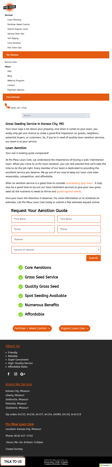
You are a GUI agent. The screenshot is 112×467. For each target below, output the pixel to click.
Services (9, 15)
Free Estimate (13, 97)
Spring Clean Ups (16, 33)
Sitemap (65, 464)
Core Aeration (14, 43)
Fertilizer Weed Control (19, 24)
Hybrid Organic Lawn (18, 29)
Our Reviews (12, 55)
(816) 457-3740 (18, 108)
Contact (11, 85)
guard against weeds (69, 191)
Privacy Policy (49, 462)
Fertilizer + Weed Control (30, 328)
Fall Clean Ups (14, 47)
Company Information (53, 464)
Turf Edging (13, 38)
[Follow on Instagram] (16, 374)
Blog (10, 76)
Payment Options (16, 90)
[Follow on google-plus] (23, 374)
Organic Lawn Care (73, 328)
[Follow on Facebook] (9, 374)
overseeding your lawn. (79, 183)
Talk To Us (13, 461)
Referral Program (16, 80)
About (8, 66)
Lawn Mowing (14, 20)
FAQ (9, 71)
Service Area (11, 62)
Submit (93, 258)
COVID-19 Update (61, 462)
